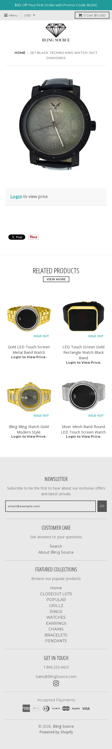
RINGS (56, 611)
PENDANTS (56, 641)
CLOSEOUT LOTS (56, 594)
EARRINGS (56, 623)
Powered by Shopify (56, 731)
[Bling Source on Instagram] (56, 683)
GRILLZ (56, 605)
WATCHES (56, 617)
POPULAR (56, 599)
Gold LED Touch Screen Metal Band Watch (29, 349)
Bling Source (63, 726)
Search (56, 546)
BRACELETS (56, 635)
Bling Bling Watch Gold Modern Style (29, 429)
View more (56, 279)
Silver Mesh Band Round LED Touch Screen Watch (83, 429)
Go (102, 506)
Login (16, 196)
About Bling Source (56, 552)
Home (20, 53)
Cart (94, 15)
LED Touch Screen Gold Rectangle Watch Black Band (83, 352)
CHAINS (56, 629)
